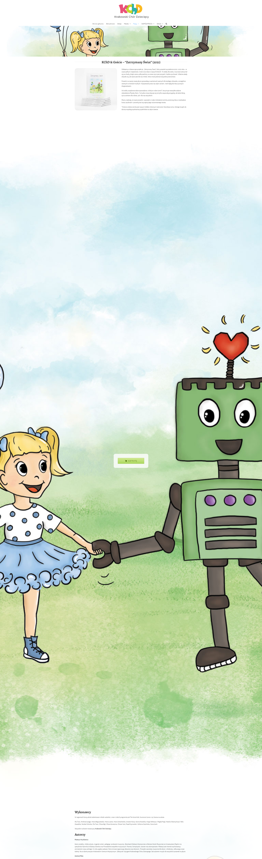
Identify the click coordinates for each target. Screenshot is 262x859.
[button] (166, 24)
